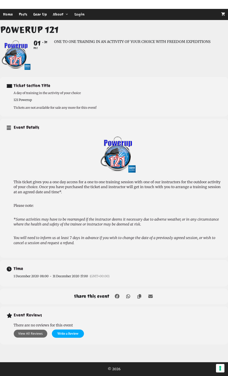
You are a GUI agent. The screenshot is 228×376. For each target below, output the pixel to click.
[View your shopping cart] (223, 14)
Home (8, 14)
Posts (23, 14)
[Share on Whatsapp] (128, 296)
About (58, 14)
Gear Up (40, 14)
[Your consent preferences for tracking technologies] (220, 368)
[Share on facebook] (117, 296)
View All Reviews (30, 333)
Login (79, 14)
